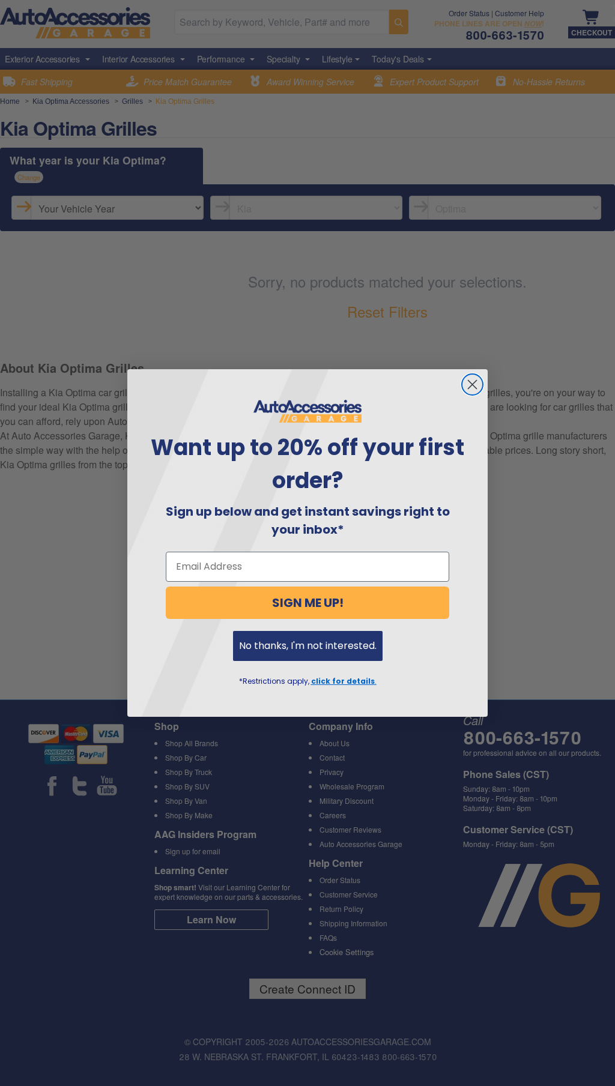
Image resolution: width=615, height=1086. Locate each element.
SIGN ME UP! (308, 602)
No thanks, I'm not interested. (308, 646)
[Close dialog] (472, 384)
